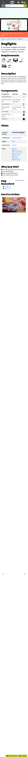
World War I (17, 154)
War (15, 149)
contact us (7, 187)
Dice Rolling (17, 159)
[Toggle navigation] (3, 2)
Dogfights (20, 39)
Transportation (18, 151)
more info (7, 188)
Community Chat (12, 756)
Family (15, 157)
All (3, 6)
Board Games (11, 39)
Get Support (23, 756)
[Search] (25, 5)
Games (3, 39)
